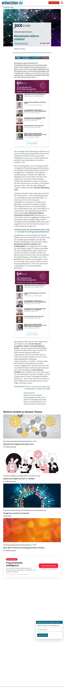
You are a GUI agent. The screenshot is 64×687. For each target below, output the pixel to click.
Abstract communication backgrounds (37, 387)
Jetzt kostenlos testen (48, 566)
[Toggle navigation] (12, 3)
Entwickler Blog (8, 7)
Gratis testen (54, 3)
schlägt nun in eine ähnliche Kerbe (35, 73)
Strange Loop (27, 158)
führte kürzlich (24, 69)
